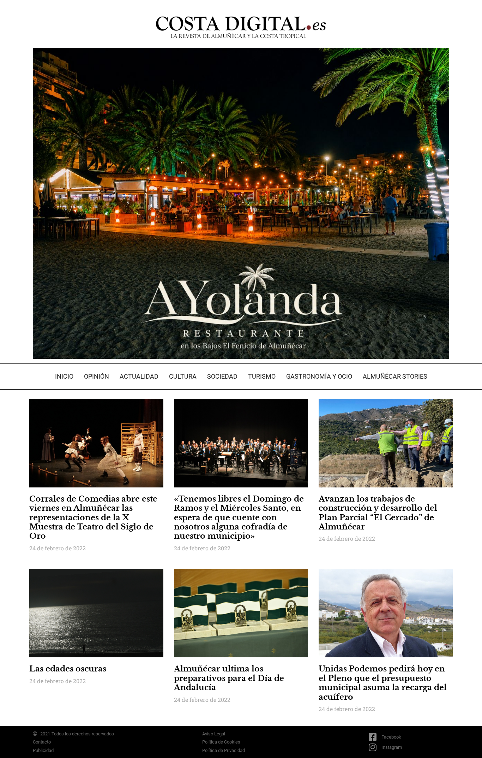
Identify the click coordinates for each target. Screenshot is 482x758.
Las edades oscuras (67, 669)
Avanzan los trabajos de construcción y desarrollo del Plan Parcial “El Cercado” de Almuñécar (378, 513)
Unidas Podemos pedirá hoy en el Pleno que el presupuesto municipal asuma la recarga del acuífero (383, 682)
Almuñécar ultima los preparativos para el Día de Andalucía (229, 678)
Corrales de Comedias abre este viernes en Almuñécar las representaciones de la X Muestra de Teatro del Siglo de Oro (93, 517)
